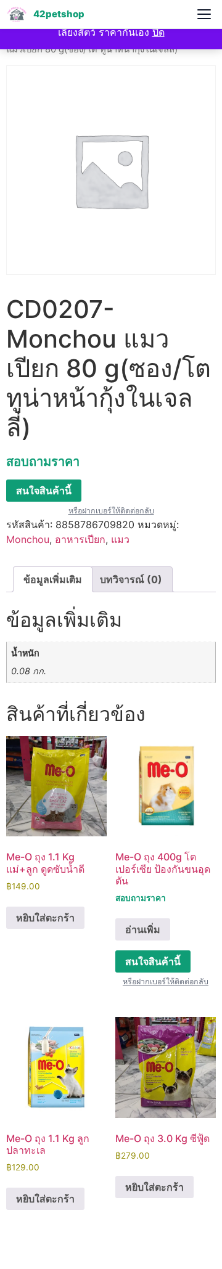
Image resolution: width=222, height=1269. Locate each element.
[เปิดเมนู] (204, 14)
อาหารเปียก (80, 539)
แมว (120, 539)
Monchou (27, 539)
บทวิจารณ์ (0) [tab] (131, 579)
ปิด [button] (158, 32)
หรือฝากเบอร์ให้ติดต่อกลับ (111, 510)
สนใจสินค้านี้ (44, 490)
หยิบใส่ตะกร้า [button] (45, 918)
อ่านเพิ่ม (142, 929)
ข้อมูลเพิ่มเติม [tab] (52, 579)
